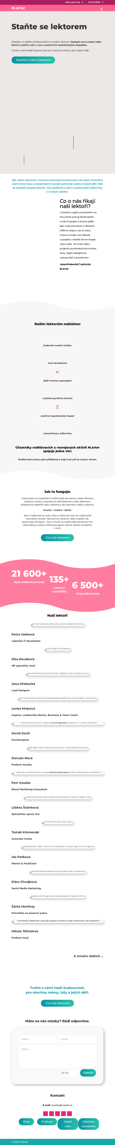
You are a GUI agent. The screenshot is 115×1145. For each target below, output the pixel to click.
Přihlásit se (72, 2)
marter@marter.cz (61, 1105)
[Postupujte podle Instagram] (51, 1113)
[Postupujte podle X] (63, 1113)
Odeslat (88, 1072)
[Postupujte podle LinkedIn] (57, 1113)
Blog (26, 1121)
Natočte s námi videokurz (33, 60)
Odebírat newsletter (88, 1124)
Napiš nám (68, 1124)
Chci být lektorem (57, 537)
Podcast (47, 1121)
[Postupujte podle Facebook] (45, 1113)
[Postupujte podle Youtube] (69, 1113)
